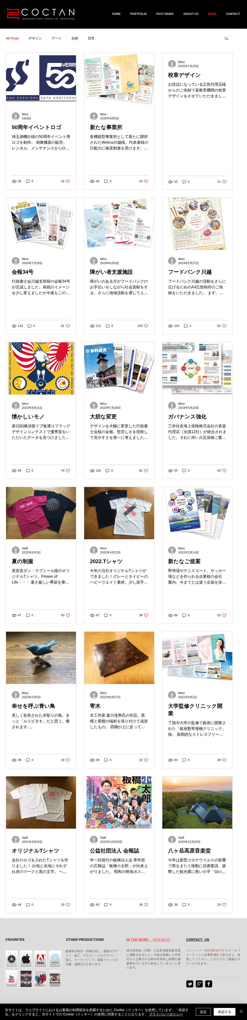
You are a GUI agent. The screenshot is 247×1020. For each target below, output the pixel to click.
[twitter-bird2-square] (189, 984)
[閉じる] (241, 1011)
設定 (203, 1011)
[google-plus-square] (199, 984)
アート (57, 38)
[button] (226, 38)
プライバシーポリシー (166, 1014)
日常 (91, 38)
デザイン (35, 38)
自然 (74, 38)
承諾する (224, 1011)
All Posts (12, 38)
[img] (26, 979)
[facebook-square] (208, 984)
